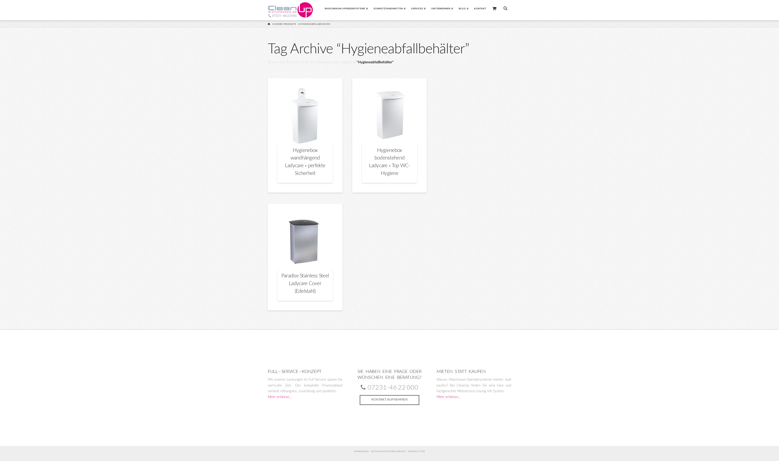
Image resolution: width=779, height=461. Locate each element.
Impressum (361, 451)
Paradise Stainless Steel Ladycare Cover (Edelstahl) (305, 283)
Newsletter (416, 451)
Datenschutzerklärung (388, 451)
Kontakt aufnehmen (389, 399)
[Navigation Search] (505, 10)
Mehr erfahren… (280, 397)
